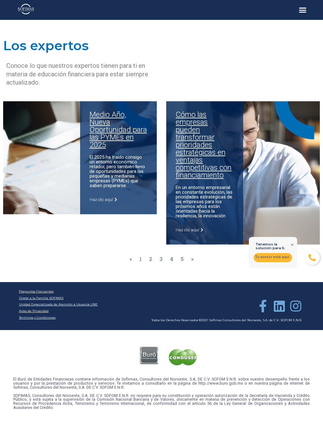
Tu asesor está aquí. (272, 257)
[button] (303, 10)
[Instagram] (295, 306)
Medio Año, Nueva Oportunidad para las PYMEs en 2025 (118, 129)
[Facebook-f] (262, 306)
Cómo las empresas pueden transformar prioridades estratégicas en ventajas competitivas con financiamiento (204, 145)
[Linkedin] (279, 306)
